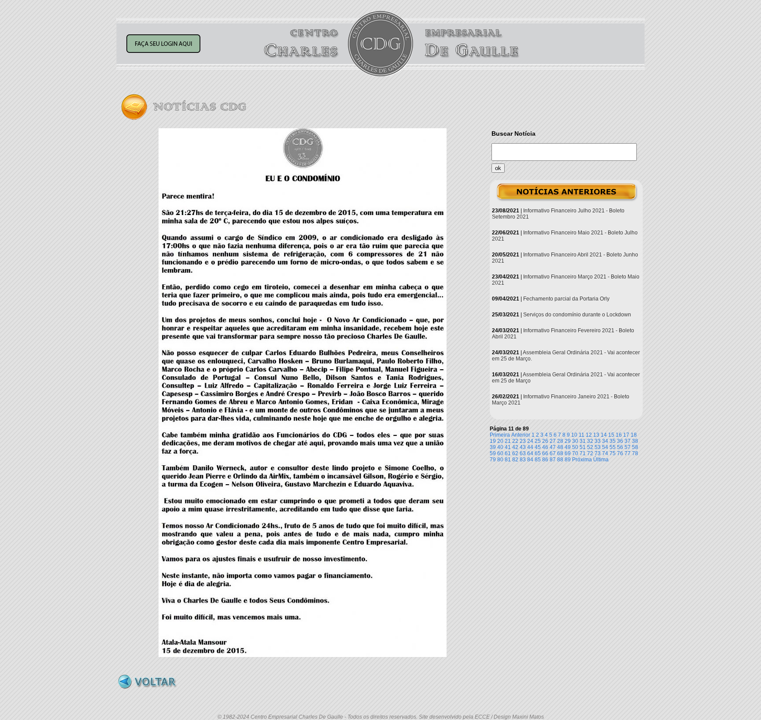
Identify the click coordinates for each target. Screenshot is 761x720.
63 (523, 453)
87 (553, 459)
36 (620, 441)
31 (583, 441)
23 (523, 441)
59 (493, 453)
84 (530, 459)
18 (634, 435)
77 (627, 453)
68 (560, 453)
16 (619, 435)
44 (530, 447)
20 (500, 441)
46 (545, 447)
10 (574, 435)
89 (568, 459)
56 (620, 447)
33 (598, 441)
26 (545, 441)
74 (605, 453)
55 (613, 447)
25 (538, 441)
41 (508, 447)
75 (613, 453)
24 (530, 441)
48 (560, 447)
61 (508, 453)
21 (508, 441)
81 (508, 459)
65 (538, 453)
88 (560, 459)
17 (626, 435)
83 (523, 459)
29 (568, 441)
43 (523, 447)
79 (493, 459)
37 (627, 441)
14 (604, 435)
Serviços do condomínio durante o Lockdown (577, 315)
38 (635, 441)
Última (601, 459)
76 (620, 453)
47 (553, 447)
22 (515, 441)
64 (530, 453)
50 (575, 447)
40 (500, 447)
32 (590, 441)
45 (538, 447)
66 (545, 453)
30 (575, 441)
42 (515, 447)
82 (515, 459)
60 (500, 453)
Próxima (582, 459)
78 (635, 453)
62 (515, 453)
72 (590, 453)
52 (590, 447)
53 (598, 447)
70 (575, 453)
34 (605, 441)
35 (613, 441)
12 (589, 435)
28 (560, 441)
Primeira (500, 435)
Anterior (520, 435)
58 (635, 447)
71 (583, 453)
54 (605, 447)
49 (568, 447)
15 (611, 435)
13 (596, 435)
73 (598, 453)
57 (627, 447)
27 (553, 441)
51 (583, 447)
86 (545, 459)
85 (538, 459)
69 (568, 453)
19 (493, 441)
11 (581, 435)
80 (500, 459)
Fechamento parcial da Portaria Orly (566, 299)
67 (553, 453)
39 (493, 447)
